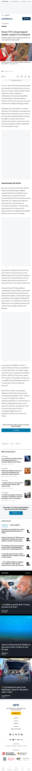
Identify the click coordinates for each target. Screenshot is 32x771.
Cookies (25, 745)
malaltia (18, 443)
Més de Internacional (8, 452)
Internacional (5, 23)
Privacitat (8, 745)
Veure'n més (28, 573)
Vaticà (12, 443)
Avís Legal (13, 745)
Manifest (16, 718)
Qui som (16, 720)
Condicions (19, 745)
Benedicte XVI (5, 443)
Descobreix (4, 573)
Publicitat (16, 723)
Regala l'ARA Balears (16, 729)
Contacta (16, 726)
